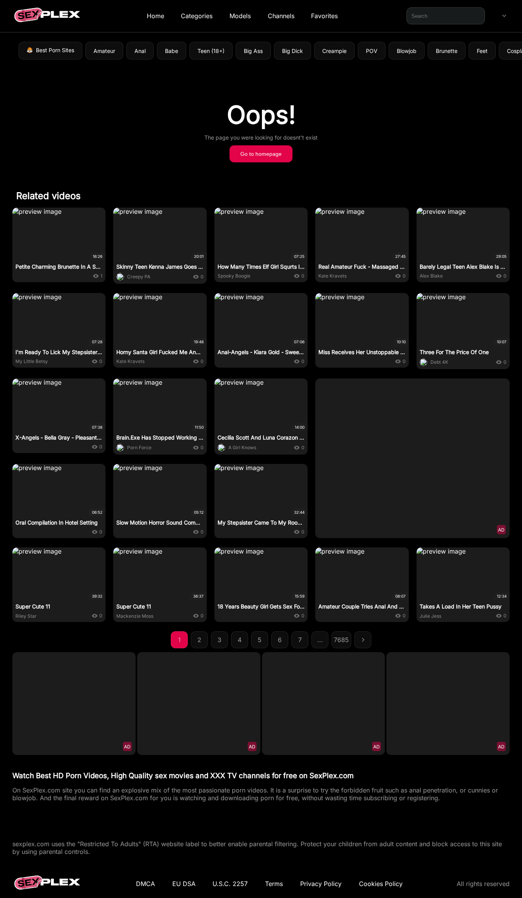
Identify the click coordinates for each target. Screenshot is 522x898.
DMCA (145, 884)
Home (155, 16)
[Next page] (362, 639)
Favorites (324, 16)
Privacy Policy (321, 884)
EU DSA (184, 884)
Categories (197, 16)
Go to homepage (261, 154)
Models (240, 16)
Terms (274, 884)
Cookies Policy (381, 884)
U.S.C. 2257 (230, 884)
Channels (281, 16)
